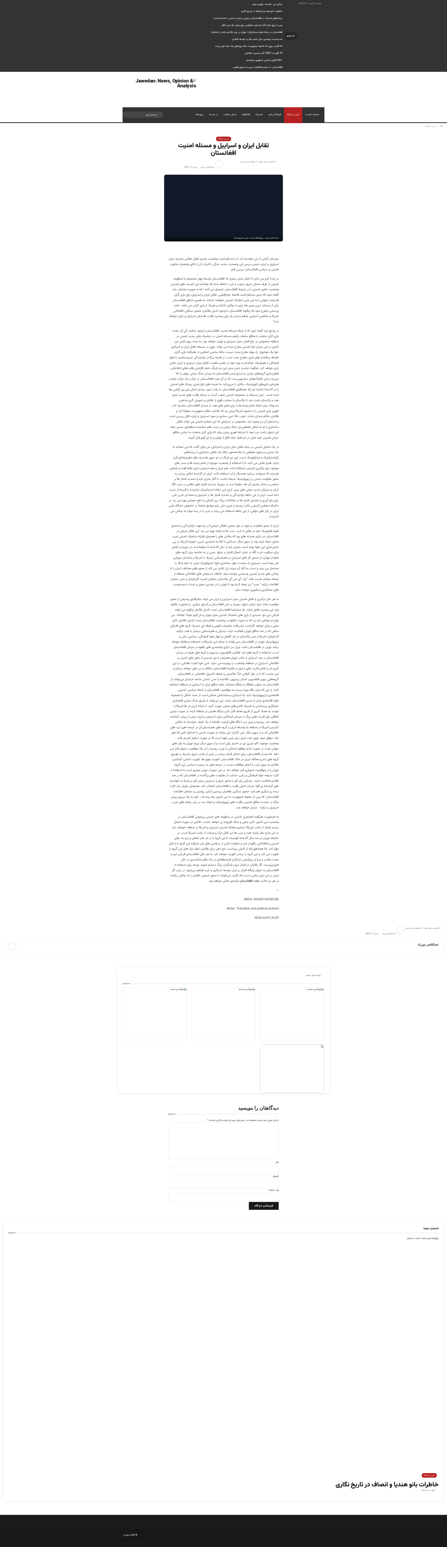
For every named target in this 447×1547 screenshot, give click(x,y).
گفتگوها (246, 115)
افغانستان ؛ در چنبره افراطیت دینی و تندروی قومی (257, 67)
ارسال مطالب (230, 115)
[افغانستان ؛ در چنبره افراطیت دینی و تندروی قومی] (155, 1014)
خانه (441, 126)
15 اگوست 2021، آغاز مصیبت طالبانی (263, 53)
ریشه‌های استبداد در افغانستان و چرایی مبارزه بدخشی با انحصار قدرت (247, 18)
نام (277, 1162)
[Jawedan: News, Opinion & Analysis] (159, 89)
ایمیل (276, 1176)
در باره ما (213, 115)
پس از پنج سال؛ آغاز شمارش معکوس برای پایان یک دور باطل (251, 25)
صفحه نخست (312, 115)
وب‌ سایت (274, 1190)
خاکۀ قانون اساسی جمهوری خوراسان (264, 60)
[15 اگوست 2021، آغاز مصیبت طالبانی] (292, 1068)
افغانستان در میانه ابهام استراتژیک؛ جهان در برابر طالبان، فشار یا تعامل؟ (246, 32)
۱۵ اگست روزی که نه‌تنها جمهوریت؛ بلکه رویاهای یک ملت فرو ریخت (248, 46)
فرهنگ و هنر (274, 115)
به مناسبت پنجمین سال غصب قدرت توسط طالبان (257, 39)
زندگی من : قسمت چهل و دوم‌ (267, 4)
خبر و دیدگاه (293, 115)
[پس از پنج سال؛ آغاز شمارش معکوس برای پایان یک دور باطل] (224, 1014)
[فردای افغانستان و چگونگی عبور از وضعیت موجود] (292, 1014)
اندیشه (259, 115)
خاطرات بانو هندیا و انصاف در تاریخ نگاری (261, 11)
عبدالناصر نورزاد (208, 167)
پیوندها (199, 115)
